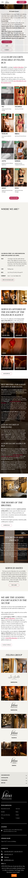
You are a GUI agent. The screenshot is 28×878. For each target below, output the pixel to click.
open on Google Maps (7, 279)
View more (14, 585)
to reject (7, 49)
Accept (14, 875)
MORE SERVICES (6, 373)
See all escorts (14, 198)
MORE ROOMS (6, 525)
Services (18, 808)
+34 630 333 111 (18, 851)
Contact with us (6, 645)
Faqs (17, 815)
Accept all (6, 42)
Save (7, 46)
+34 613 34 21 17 (8, 854)
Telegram (6, 857)
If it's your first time (5, 815)
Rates (17, 812)
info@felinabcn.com (9, 860)
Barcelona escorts (5, 808)
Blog (2, 818)
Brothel (3, 812)
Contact (18, 818)
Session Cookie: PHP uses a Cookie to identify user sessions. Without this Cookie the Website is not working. (13, 27)
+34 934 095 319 (8, 851)
